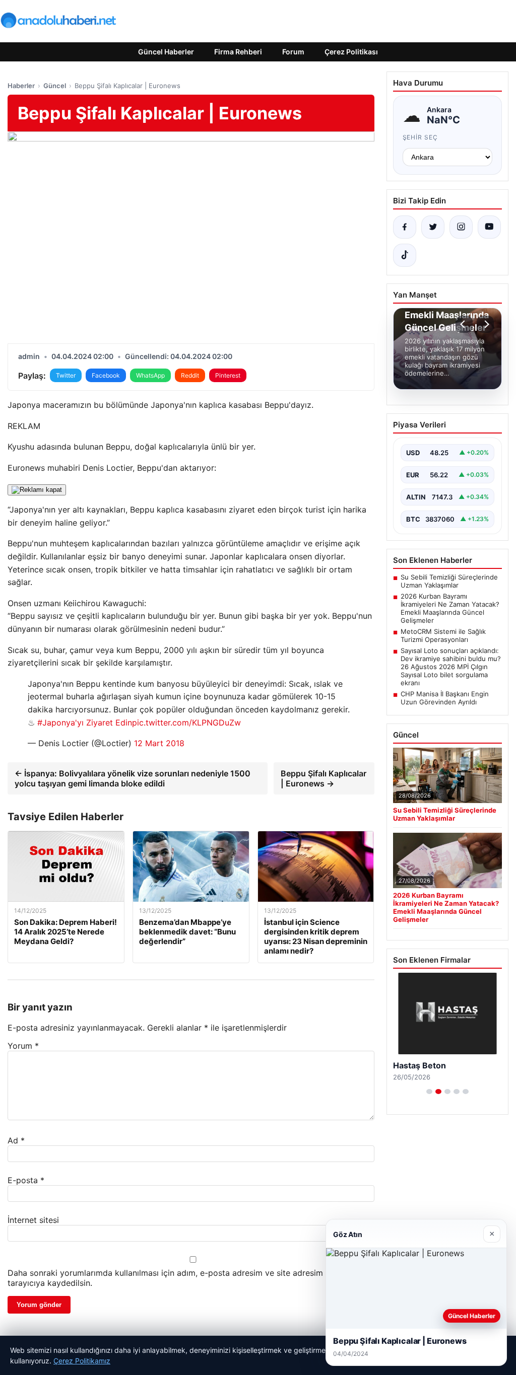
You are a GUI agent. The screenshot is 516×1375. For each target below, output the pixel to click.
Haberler (21, 86)
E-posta (26, 1180)
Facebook (106, 375)
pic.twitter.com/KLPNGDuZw (186, 722)
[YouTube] (489, 227)
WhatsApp (150, 375)
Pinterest (227, 375)
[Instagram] (461, 227)
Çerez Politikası (351, 51)
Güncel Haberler (166, 51)
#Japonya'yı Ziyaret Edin (84, 722)
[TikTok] (404, 255)
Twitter (66, 375)
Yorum (23, 1046)
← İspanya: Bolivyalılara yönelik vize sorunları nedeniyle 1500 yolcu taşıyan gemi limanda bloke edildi (132, 778)
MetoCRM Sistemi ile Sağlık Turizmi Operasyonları (443, 635)
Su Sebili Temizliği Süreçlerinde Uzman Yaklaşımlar (449, 581)
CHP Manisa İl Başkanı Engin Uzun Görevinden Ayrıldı (445, 698)
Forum (293, 51)
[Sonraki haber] (485, 324)
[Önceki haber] (464, 324)
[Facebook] (404, 227)
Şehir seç (420, 137)
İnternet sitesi (33, 1220)
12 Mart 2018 (159, 743)
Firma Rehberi (238, 51)
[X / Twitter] (432, 227)
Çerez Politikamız (81, 1360)
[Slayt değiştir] (429, 1091)
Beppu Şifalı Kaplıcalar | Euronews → (323, 778)
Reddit (190, 375)
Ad (16, 1140)
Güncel (54, 86)
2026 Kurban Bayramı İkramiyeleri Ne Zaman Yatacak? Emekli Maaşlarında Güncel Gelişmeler (450, 608)
